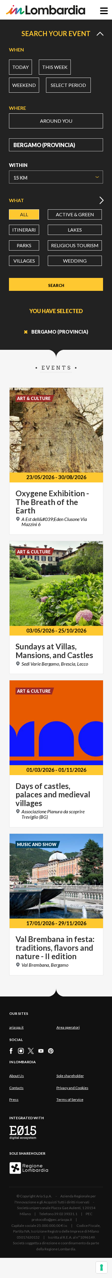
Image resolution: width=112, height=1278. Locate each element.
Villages (24, 260)
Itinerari (24, 230)
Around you (56, 121)
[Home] (45, 10)
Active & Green (75, 214)
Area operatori (68, 1027)
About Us (16, 1075)
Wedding (75, 260)
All (24, 214)
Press (14, 1099)
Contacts (16, 1088)
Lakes (75, 230)
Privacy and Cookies (72, 1088)
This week (54, 67)
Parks (24, 245)
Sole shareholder (70, 1075)
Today (20, 67)
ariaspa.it (16, 1027)
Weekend (24, 85)
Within (18, 165)
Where (17, 108)
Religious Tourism (75, 245)
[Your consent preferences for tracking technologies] (101, 1267)
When (16, 49)
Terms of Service (69, 1099)
